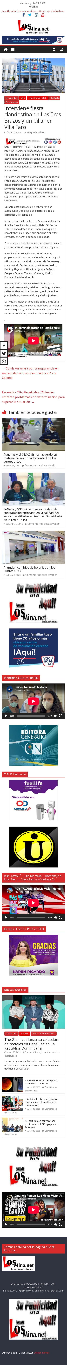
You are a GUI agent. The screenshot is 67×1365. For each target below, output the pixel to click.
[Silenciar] (55, 716)
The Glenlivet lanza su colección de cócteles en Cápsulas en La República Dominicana (31, 1044)
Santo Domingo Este (37, 98)
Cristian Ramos (42, 1352)
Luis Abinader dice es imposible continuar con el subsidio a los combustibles (41, 1102)
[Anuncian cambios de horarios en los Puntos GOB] (33, 533)
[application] (33, 701)
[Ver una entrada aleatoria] (61, 49)
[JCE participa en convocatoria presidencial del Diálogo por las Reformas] (12, 1119)
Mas (23, 98)
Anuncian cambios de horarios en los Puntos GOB (29, 569)
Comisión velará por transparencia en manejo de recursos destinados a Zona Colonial (30, 373)
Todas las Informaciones (43, 1033)
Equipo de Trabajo (36, 132)
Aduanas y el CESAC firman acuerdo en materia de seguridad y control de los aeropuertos (30, 457)
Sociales (24, 1033)
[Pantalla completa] (60, 716)
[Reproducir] (6, 716)
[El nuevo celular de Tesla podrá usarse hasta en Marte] (12, 1078)
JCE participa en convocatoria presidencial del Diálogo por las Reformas (41, 1124)
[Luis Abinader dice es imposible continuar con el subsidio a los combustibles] (12, 1097)
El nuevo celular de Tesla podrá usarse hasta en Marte (30, 10)
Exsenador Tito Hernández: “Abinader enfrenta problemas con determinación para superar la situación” (33, 397)
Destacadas (11, 98)
